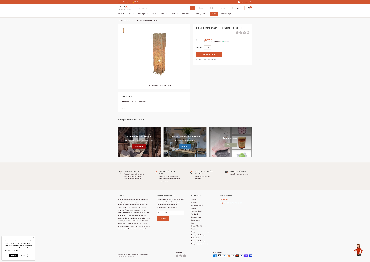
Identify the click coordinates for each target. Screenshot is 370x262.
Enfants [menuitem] (173, 14)
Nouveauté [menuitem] (121, 14)
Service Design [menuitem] (226, 14)
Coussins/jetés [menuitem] (141, 14)
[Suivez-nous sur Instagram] (180, 255)
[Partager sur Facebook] (237, 32)
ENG (211, 8)
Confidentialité (195, 238)
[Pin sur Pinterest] (240, 32)
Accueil (120, 21)
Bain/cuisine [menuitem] (185, 14)
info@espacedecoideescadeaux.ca (231, 203)
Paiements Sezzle (196, 211)
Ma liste (222, 8)
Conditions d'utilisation (198, 235)
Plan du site (194, 229)
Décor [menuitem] (154, 14)
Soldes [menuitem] (214, 14)
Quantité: (199, 47)
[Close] (34, 238)
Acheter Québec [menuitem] (200, 14)
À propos (193, 199)
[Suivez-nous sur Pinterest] (184, 255)
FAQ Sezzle (194, 214)
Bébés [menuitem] (163, 14)
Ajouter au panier (209, 54)
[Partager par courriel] (248, 32)
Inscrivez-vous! (246, 2)
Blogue (201, 8)
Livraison (193, 202)
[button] (226, 42)
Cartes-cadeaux (196, 220)
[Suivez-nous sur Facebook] (177, 255)
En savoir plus (16, 250)
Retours (193, 208)
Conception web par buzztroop (126, 256)
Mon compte (236, 8)
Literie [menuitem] (130, 14)
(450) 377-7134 (224, 199)
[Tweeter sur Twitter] (244, 32)
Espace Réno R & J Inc (198, 226)
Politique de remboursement (199, 232)
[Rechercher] (192, 8)
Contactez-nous (196, 217)
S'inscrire (163, 218)
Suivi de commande (197, 205)
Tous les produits (128, 21)
